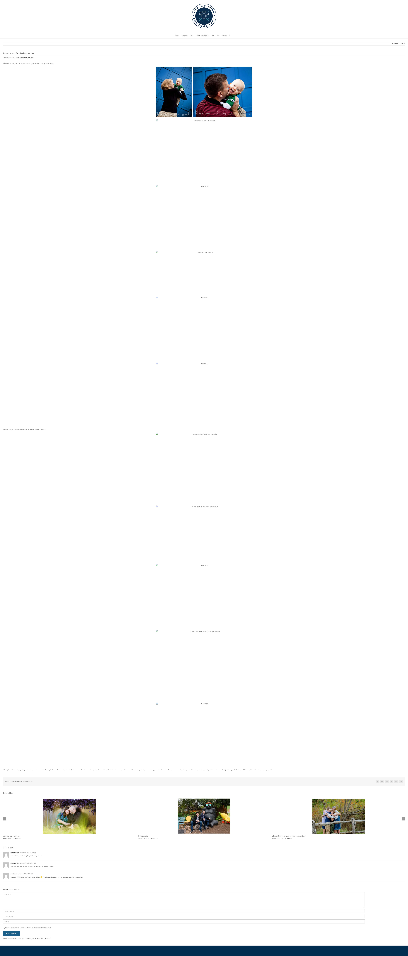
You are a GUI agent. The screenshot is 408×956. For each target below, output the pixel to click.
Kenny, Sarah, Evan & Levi (281, 836)
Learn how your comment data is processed (38, 938)
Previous (396, 43)
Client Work (30, 57)
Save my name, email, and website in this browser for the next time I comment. (28, 928)
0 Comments (19, 838)
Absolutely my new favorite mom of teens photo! (20, 836)
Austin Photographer (21, 57)
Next (402, 43)
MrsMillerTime (15, 863)
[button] (229, 35)
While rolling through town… (148, 836)
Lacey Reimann (15, 852)
